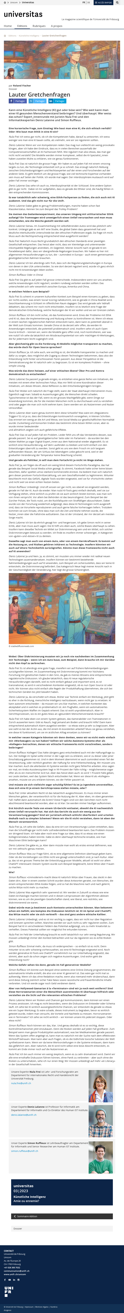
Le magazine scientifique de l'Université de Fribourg (90, 19)
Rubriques (39, 26)
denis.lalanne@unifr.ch (23, 1114)
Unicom (14, 2)
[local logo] (32, 1292)
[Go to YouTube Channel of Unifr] (10, 1280)
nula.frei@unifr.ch (21, 1083)
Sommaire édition (27, 1216)
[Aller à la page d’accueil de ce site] (5, 35)
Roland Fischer (22, 85)
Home (8, 26)
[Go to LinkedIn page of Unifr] (14, 1280)
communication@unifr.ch (16, 1270)
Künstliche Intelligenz (29, 35)
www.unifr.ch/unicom (15, 1274)
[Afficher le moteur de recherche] (117, 2)
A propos (56, 26)
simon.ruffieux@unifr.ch (24, 1151)
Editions (22, 26)
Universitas (28, 2)
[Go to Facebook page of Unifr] (5, 1279)
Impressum (29, 1307)
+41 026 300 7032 (12, 1267)
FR (84, 2)
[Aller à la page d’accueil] (5, 2)
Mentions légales (41, 1307)
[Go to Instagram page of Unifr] (18, 1280)
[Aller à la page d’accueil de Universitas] (23, 14)
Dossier (18, 1228)
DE (88, 2)
